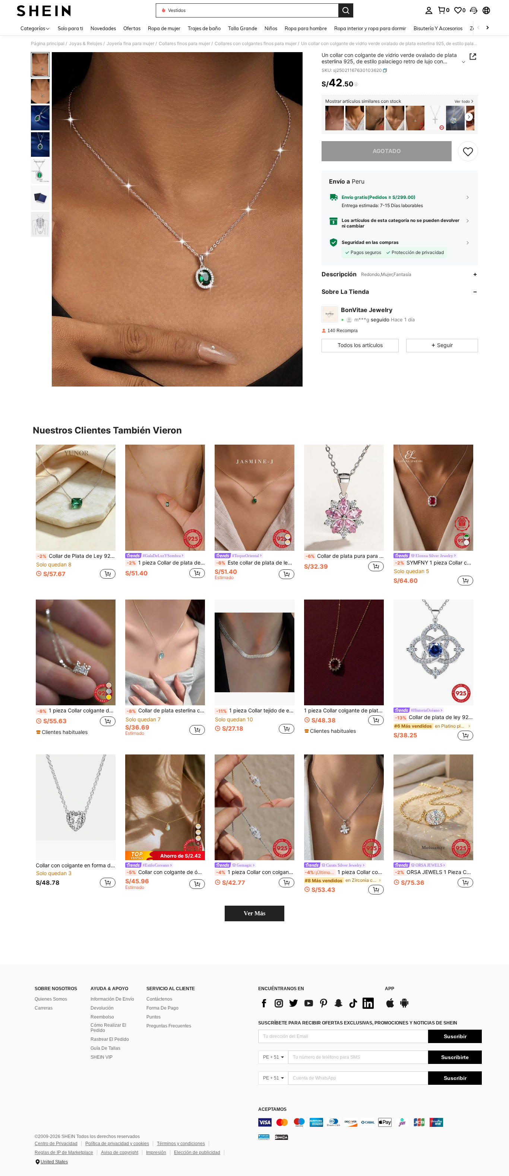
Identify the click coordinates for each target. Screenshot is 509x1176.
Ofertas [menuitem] (131, 28)
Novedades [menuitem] (103, 28)
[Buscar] (345, 10)
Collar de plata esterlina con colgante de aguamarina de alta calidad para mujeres (166, 710)
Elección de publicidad (197, 1152)
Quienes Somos (51, 999)
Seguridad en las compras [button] (370, 242)
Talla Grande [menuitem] (242, 28)
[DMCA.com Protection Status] (281, 1136)
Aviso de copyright (119, 1152)
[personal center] (428, 10)
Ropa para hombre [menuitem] (306, 28)
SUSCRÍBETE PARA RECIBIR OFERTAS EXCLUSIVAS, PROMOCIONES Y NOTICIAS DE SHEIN (357, 1023)
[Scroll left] (478, 28)
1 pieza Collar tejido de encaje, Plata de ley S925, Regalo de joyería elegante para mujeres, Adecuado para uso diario (255, 710)
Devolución (102, 1008)
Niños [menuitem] (271, 28)
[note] (63, 732)
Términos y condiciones (181, 1143)
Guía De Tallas (105, 1048)
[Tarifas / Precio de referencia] (356, 84)
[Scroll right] (487, 28)
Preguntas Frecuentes (168, 1026)
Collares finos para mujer (184, 43)
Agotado (387, 151)
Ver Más (254, 913)
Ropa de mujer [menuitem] (164, 28)
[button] (473, 10)
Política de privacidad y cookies (117, 1143)
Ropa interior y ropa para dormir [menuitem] (370, 28)
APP (389, 988)
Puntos (153, 1017)
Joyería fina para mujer (130, 43)
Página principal (47, 43)
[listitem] (334, 118)
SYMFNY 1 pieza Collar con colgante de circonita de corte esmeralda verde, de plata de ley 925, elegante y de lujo (434, 563)
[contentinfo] (370, 1122)
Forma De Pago (162, 1008)
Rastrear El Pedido (110, 1039)
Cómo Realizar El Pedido (108, 1028)
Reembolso (102, 1017)
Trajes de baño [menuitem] (204, 28)
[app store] (390, 1006)
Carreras (44, 1008)
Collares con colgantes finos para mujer (256, 43)
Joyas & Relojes (85, 43)
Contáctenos (159, 999)
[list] (317, 1003)
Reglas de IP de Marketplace (64, 1152)
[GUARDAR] (468, 151)
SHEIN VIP (102, 1057)
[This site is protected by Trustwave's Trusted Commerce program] (263, 1136)
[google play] (404, 1006)
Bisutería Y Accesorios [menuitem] (438, 28)
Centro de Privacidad (56, 1143)
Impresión (156, 1152)
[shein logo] (44, 10)
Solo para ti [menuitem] (70, 28)
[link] (443, 10)
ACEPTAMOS (272, 1109)
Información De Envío (112, 999)
